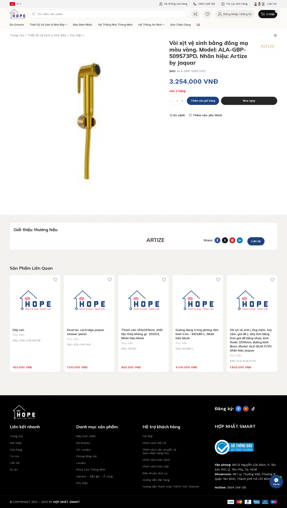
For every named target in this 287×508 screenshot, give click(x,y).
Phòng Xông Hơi (86, 456)
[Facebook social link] (217, 240)
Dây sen (18, 330)
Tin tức (14, 456)
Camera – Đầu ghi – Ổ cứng (94, 476)
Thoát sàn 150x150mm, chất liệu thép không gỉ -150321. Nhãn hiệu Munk (142, 334)
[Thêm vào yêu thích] (55, 279)
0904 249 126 (236, 487)
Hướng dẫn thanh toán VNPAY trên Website (171, 486)
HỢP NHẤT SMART (66, 502)
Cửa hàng (16, 449)
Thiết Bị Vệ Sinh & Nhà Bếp (47, 24)
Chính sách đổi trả (154, 442)
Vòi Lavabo (83, 449)
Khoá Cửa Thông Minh (90, 469)
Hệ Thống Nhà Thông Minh (115, 24)
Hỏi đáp (148, 436)
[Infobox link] (204, 4)
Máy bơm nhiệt (82, 24)
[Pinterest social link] (232, 240)
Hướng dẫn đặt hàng (156, 479)
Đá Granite (17, 24)
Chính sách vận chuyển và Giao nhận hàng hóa (159, 451)
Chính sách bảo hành (156, 459)
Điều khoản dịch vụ (155, 473)
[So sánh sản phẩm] (195, 14)
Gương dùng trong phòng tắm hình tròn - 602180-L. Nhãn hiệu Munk (197, 334)
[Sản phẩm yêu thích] (207, 14)
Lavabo (81, 462)
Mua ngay (249, 100)
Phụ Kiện (76, 35)
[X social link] (225, 240)
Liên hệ (256, 241)
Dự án (14, 469)
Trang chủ (17, 35)
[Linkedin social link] (240, 240)
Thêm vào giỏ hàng (203, 100)
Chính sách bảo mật (156, 466)
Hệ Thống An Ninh (150, 24)
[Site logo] (17, 14)
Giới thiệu (16, 442)
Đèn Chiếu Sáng (180, 24)
